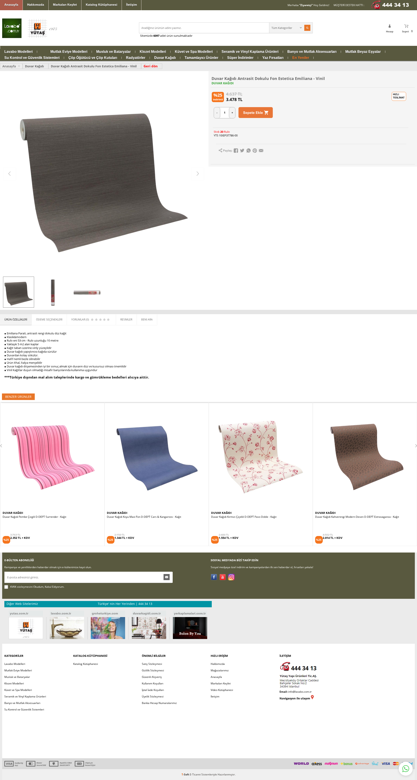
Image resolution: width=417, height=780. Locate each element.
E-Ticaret (195, 774)
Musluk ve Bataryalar (113, 52)
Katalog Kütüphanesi (101, 4)
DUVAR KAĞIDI (223, 83)
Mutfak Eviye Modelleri (68, 52)
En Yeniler (300, 58)
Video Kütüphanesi (222, 690)
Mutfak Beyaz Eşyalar (363, 52)
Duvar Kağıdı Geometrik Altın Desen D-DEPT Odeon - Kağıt (350, 516)
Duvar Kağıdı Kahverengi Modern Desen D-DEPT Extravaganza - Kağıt (253, 516)
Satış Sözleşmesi (152, 664)
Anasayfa (11, 4)
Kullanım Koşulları (152, 683)
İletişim (131, 4)
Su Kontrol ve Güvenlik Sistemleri (32, 58)
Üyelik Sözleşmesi (153, 696)
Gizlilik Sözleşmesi (153, 670)
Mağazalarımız (220, 670)
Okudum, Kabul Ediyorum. (37, 587)
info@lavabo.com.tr (300, 692)
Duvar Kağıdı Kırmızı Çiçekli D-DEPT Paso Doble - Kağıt (139, 516)
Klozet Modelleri (153, 52)
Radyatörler (135, 58)
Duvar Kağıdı (165, 58)
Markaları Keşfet (65, 4)
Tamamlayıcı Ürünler (201, 58)
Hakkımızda (35, 4)
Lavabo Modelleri (18, 52)
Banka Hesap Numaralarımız (159, 703)
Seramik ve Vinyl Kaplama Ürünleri (250, 52)
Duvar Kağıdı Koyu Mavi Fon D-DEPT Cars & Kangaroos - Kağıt (40, 516)
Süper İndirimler (240, 58)
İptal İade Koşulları (153, 690)
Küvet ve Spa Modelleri (194, 52)
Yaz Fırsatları (272, 58)
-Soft (186, 774)
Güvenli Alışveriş (152, 677)
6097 (156, 36)
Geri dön (151, 66)
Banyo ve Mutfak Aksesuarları (311, 52)
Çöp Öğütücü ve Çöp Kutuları (92, 58)
